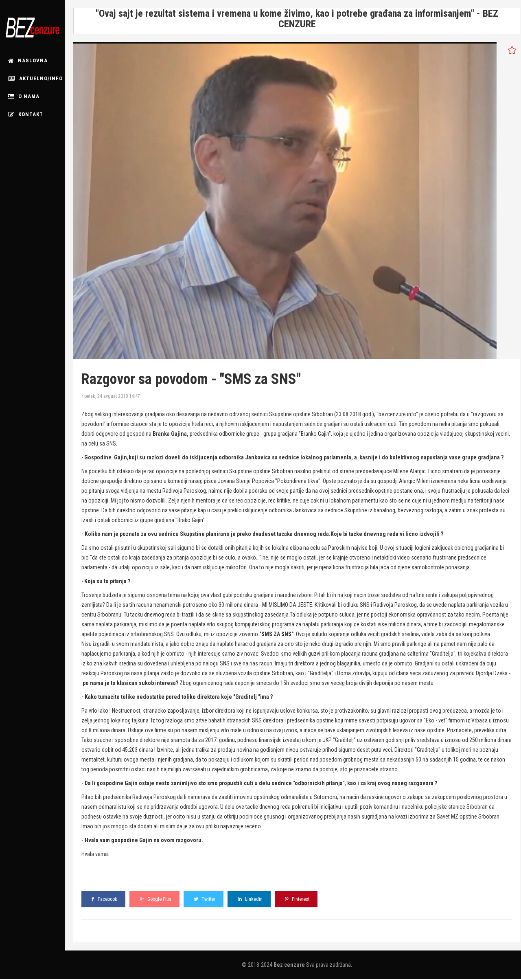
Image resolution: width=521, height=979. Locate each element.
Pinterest (300, 899)
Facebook (106, 899)
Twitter (207, 899)
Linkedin (253, 899)
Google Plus (158, 899)
